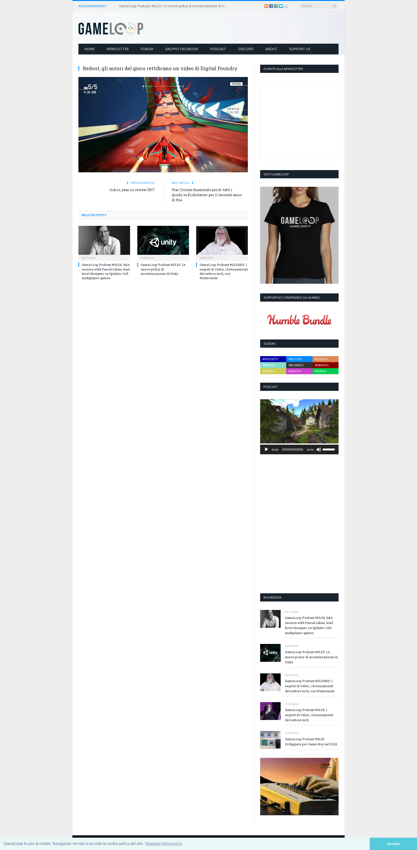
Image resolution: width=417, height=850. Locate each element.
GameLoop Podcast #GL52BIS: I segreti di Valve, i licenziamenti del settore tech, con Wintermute (224, 271)
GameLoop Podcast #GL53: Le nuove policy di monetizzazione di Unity (174, 6)
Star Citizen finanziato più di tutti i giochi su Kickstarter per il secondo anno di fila (207, 194)
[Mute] (318, 449)
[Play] (266, 449)
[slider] (329, 449)
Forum (147, 49)
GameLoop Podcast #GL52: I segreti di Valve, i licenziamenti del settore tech (309, 715)
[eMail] (286, 6)
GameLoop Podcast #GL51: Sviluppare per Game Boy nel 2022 (311, 741)
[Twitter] (281, 6)
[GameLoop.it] (110, 27)
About (271, 49)
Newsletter (118, 49)
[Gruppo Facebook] (276, 6)
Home (89, 49)
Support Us (299, 49)
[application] (299, 449)
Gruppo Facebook (181, 49)
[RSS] (266, 6)
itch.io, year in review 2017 (132, 189)
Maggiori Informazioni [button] (163, 844)
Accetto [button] (393, 844)
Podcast (218, 49)
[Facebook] (271, 6)
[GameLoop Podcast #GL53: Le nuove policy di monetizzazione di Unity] (163, 243)
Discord (245, 49)
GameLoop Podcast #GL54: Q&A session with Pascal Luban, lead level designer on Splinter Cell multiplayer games (106, 271)
